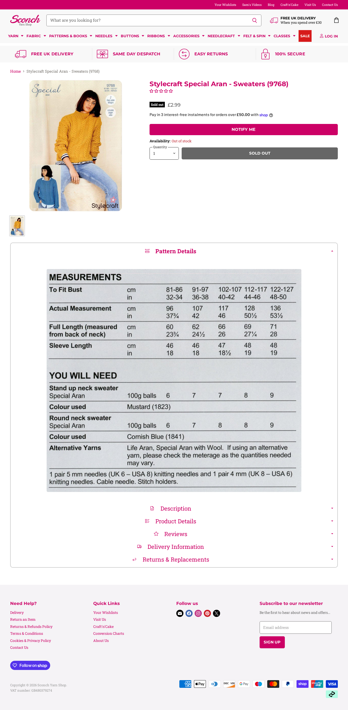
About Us (101, 640)
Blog (271, 4)
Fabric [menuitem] (33, 36)
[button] (161, 90)
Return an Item (23, 619)
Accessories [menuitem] (186, 36)
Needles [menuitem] (103, 36)
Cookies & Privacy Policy (30, 640)
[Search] (254, 20)
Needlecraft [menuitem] (221, 36)
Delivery (17, 612)
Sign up (272, 642)
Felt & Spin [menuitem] (254, 36)
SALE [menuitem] (305, 36)
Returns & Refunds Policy (31, 626)
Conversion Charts (108, 633)
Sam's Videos (252, 4)
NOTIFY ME (244, 129)
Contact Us (330, 4)
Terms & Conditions (26, 633)
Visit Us (310, 4)
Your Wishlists (225, 4)
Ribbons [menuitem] (156, 36)
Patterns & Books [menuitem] (68, 36)
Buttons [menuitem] (130, 36)
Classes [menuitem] (282, 36)
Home (15, 71)
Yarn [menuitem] (13, 36)
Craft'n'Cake (289, 4)
